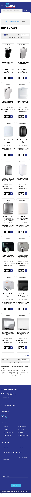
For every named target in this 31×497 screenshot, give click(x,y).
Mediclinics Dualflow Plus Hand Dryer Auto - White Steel (8, 102)
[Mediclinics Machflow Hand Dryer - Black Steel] (23, 131)
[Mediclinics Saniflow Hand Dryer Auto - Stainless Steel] (23, 247)
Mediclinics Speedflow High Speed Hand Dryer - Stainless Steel (8, 333)
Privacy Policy (23, 426)
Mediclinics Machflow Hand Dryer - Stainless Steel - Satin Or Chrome (8, 180)
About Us (6, 426)
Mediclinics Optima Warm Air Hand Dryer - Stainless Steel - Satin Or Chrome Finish (8, 218)
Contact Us (6, 429)
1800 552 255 (6, 398)
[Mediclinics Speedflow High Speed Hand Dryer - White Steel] (23, 324)
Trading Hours (7, 435)
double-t (27, 491)
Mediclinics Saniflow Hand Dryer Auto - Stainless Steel (23, 257)
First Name (5, 465)
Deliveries (22, 429)
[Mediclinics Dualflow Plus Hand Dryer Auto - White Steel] (8, 93)
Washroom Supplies (15, 21)
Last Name (5, 470)
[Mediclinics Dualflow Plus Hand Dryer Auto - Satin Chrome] (23, 53)
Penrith (21, 447)
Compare (7, 44)
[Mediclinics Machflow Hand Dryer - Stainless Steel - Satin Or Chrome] (8, 170)
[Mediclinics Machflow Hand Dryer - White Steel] (23, 170)
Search (26, 11)
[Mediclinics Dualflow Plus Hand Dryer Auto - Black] (8, 53)
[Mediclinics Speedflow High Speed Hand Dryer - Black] (23, 285)
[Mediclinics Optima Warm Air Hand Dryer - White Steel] (23, 208)
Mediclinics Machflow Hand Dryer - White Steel (22, 180)
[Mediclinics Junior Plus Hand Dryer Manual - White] (8, 131)
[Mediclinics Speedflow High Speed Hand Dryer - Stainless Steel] (8, 324)
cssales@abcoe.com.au (8, 401)
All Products (5, 21)
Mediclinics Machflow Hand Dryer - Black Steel (22, 141)
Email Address (6, 459)
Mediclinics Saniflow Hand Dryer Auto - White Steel (8, 295)
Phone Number (6, 476)
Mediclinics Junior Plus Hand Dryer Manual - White (8, 141)
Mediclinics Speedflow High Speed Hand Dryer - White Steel (23, 333)
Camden (6, 447)
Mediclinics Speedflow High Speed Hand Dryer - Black (23, 295)
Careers (21, 432)
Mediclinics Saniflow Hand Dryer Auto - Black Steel (8, 257)
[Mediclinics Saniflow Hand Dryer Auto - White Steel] (8, 285)
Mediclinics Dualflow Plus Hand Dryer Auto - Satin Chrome (23, 62)
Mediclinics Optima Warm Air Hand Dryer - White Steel (22, 218)
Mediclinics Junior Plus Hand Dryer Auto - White (23, 102)
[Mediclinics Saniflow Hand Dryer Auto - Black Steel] (8, 247)
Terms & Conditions (8, 432)
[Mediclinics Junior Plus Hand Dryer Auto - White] (23, 93)
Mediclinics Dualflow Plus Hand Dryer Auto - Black (8, 62)
